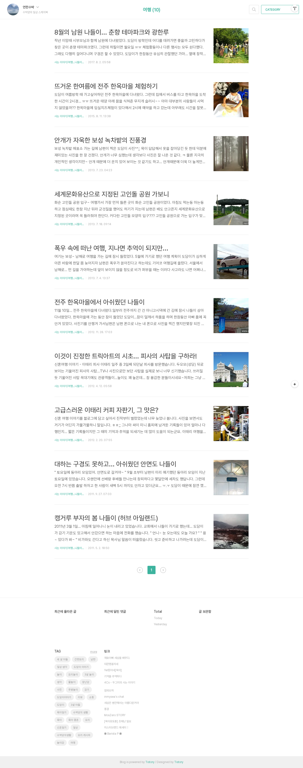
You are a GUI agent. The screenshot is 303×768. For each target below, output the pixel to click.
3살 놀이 (89, 674)
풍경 (106, 709)
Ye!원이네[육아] (113, 670)
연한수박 (29, 7)
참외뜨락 (109, 690)
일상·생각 (62, 667)
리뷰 (80, 697)
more (93, 651)
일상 (75, 727)
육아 (59, 720)
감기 (87, 689)
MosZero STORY (114, 715)
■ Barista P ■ (113, 733)
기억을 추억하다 (112, 676)
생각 (59, 682)
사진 (59, 689)
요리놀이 (73, 674)
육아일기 (62, 712)
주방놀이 (73, 689)
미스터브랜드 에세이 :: (116, 727)
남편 (93, 659)
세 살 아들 (62, 659)
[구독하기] (294, 384)
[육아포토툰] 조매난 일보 (117, 721)
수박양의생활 (64, 735)
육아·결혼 (73, 720)
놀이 (59, 674)
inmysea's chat (114, 696)
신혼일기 (62, 727)
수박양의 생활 (80, 712)
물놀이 (72, 682)
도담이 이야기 (81, 667)
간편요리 (79, 659)
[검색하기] (254, 9)
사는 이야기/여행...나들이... (69, 62)
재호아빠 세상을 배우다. (117, 658)
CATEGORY (273, 9)
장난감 (85, 682)
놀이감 (60, 742)
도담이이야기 (64, 697)
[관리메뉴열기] (294, 8)
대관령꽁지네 (111, 664)
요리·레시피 (84, 735)
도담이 (60, 704)
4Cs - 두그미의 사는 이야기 (119, 682)
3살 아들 (75, 704)
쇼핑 (91, 697)
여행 (73, 742)
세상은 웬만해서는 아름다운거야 (121, 703)
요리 (87, 720)
